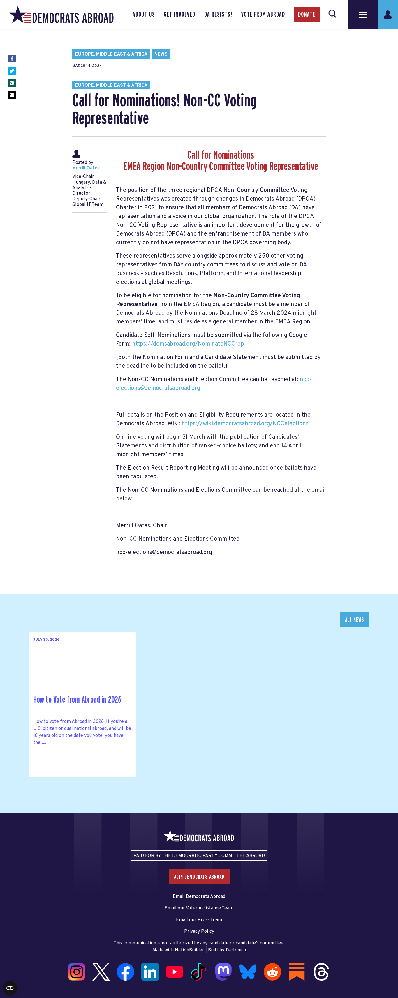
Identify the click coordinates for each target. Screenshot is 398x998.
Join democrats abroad (199, 877)
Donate (306, 14)
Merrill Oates (86, 168)
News (161, 54)
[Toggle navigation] (363, 14)
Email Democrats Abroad (199, 897)
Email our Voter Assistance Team (199, 908)
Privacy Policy (199, 932)
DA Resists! (218, 14)
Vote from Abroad (263, 14)
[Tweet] (12, 71)
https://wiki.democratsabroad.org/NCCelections (245, 424)
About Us (144, 14)
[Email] (12, 95)
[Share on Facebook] (12, 58)
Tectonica (235, 950)
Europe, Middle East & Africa (111, 54)
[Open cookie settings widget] (10, 988)
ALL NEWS (354, 620)
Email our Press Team (199, 920)
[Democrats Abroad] (61, 14)
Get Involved (179, 14)
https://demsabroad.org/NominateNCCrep (188, 344)
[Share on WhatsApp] (12, 83)
